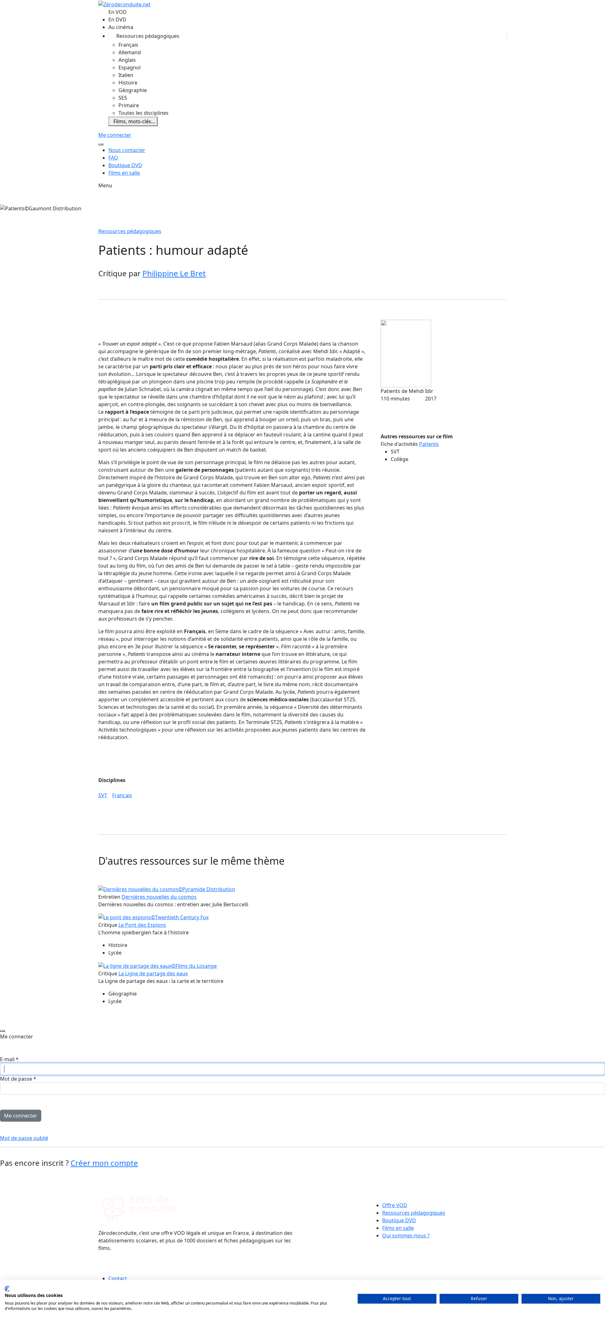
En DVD (117, 19)
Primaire (128, 105)
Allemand (129, 52)
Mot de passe (18, 1078)
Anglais (127, 59)
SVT (102, 795)
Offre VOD (394, 1205)
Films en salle (124, 172)
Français (128, 44)
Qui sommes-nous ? (405, 1235)
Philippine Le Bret (174, 273)
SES (122, 97)
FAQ (113, 157)
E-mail (9, 1059)
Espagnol (129, 67)
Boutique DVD (125, 165)
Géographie (132, 90)
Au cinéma (120, 27)
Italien (125, 75)
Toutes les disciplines (143, 112)
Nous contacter (126, 150)
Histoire (127, 82)
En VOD (117, 12)
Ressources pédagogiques (147, 35)
